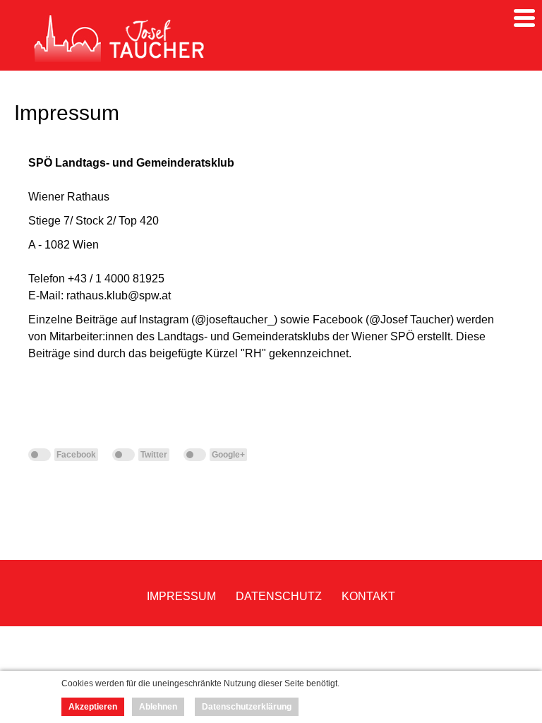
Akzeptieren (92, 707)
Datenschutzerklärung (246, 707)
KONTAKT (368, 596)
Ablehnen (158, 707)
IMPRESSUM (181, 596)
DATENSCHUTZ (279, 596)
